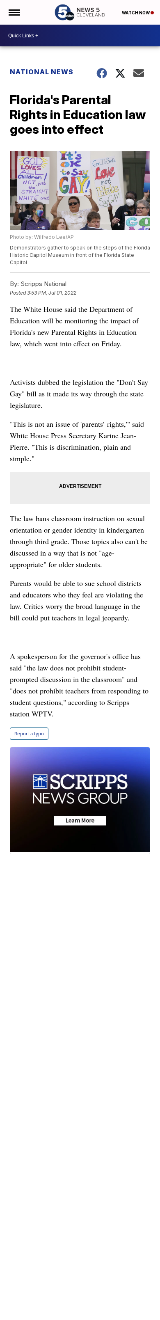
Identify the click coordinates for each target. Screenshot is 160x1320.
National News (41, 72)
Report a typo (29, 733)
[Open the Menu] (13, 12)
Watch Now (136, 12)
